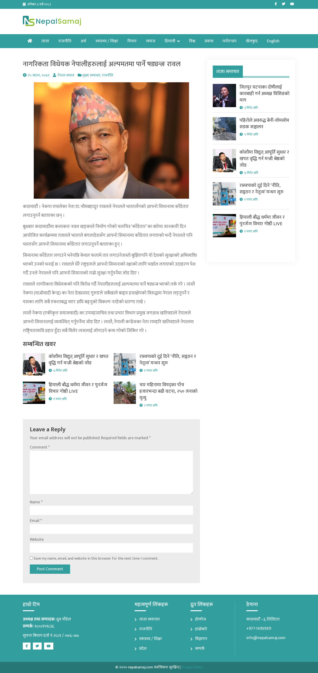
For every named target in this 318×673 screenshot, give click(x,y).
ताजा (45, 41)
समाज (150, 41)
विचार (132, 41)
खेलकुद (252, 41)
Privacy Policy (192, 667)
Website (37, 539)
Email (36, 520)
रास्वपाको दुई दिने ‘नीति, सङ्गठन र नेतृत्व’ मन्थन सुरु (167, 360)
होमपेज (200, 619)
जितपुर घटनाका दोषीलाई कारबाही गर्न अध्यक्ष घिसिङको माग (264, 93)
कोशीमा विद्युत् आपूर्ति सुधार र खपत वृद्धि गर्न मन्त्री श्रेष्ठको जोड (78, 360)
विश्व (192, 41)
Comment (40, 447)
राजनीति (64, 41)
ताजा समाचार (149, 619)
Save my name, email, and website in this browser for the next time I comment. (96, 558)
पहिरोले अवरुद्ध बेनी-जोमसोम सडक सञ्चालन (264, 123)
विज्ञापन (201, 638)
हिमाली (170, 41)
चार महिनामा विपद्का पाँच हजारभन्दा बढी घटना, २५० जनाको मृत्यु (168, 391)
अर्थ (83, 41)
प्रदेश (143, 648)
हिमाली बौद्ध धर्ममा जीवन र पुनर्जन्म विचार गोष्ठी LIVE (78, 388)
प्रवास (209, 41)
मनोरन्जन (230, 41)
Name (36, 502)
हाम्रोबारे (201, 629)
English (273, 41)
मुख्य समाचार (91, 75)
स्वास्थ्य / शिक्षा (106, 41)
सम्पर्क (200, 648)
